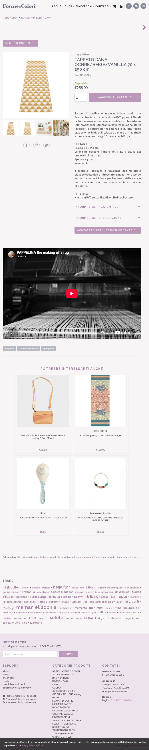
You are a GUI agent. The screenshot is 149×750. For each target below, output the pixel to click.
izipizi (122, 596)
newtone (50, 612)
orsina (86, 612)
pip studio (125, 612)
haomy (78, 596)
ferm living (38, 596)
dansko (79, 592)
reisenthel (20, 618)
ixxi (113, 597)
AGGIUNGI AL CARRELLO (115, 97)
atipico (36, 587)
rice (32, 618)
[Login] (121, 6)
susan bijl (94, 617)
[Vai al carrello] (114, 6)
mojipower (36, 612)
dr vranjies (122, 592)
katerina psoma (12, 601)
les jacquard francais (98, 601)
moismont (21, 612)
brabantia (28, 592)
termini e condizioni (14, 684)
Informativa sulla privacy (17, 687)
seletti (56, 617)
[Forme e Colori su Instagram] (135, 5)
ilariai (104, 596)
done (89, 592)
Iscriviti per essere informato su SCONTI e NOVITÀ (32, 644)
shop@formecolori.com (114, 691)
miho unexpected (127, 608)
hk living (91, 596)
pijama (112, 612)
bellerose (78, 587)
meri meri (95, 608)
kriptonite (30, 601)
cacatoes (43, 592)
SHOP (68, 6)
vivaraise (21, 622)
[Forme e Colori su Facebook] (128, 5)
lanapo (65, 601)
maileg (8, 608)
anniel (25, 587)
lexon (119, 601)
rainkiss (7, 618)
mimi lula (8, 612)
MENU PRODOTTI (22, 43)
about (6, 671)
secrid (43, 618)
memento (81, 607)
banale (46, 587)
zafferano (35, 622)
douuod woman (103, 592)
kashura (134, 597)
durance (21, 596)
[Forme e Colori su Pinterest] (142, 5)
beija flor (61, 587)
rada (136, 612)
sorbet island (74, 618)
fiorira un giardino (60, 596)
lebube (76, 601)
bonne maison (11, 592)
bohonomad (132, 587)
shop (5, 674)
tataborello (114, 618)
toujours (8, 622)
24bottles (12, 587)
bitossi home (95, 587)
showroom (8, 678)
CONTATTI (102, 6)
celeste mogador (62, 591)
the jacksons (131, 618)
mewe (108, 608)
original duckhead (69, 612)
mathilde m (65, 608)
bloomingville (115, 587)
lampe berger (48, 601)
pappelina (99, 612)
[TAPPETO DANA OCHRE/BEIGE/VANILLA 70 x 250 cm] (36, 85)
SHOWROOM (84, 6)
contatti (7, 681)
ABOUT (56, 6)
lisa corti (132, 601)
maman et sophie (36, 607)
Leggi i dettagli (31, 745)
